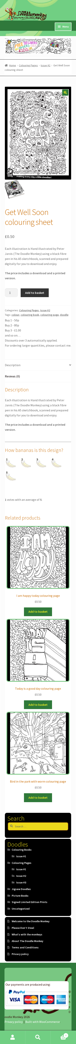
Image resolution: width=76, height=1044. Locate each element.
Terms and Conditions (25, 947)
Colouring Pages (28, 65)
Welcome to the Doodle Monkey (30, 921)
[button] (65, 92)
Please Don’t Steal (23, 928)
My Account (12, 1037)
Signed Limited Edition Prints (29, 902)
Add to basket (34, 293)
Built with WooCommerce (42, 1022)
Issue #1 (21, 856)
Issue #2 (45, 65)
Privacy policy (20, 954)
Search (38, 1037)
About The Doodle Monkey (27, 941)
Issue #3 (21, 882)
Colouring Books (22, 849)
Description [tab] (12, 365)
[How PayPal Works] (36, 998)
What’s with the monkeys (27, 934)
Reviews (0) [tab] (12, 376)
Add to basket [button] (38, 611)
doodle (64, 315)
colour (15, 315)
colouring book (30, 315)
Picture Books (20, 895)
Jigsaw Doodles (21, 889)
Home (12, 65)
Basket (58, 1034)
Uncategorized (21, 908)
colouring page (49, 315)
